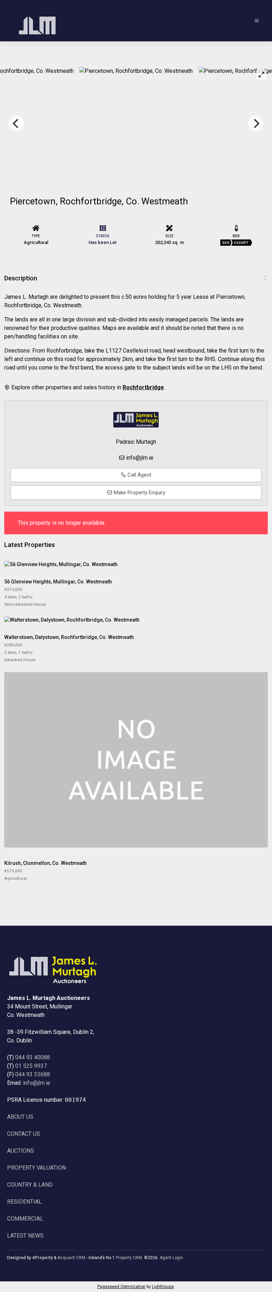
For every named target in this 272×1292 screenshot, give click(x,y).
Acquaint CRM (71, 1257)
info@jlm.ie (139, 457)
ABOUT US (20, 1116)
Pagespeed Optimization (121, 1286)
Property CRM (129, 1257)
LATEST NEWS (25, 1235)
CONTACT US (23, 1133)
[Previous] (16, 123)
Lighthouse (163, 1286)
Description (20, 278)
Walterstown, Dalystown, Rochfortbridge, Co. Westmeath (69, 637)
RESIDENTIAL (24, 1201)
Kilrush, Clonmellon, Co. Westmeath (45, 863)
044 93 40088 (32, 1057)
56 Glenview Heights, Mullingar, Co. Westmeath (58, 581)
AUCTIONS (20, 1150)
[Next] (256, 123)
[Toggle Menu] (257, 20)
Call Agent (138, 475)
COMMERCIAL (25, 1218)
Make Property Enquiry (138, 492)
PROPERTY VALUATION (36, 1167)
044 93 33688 (32, 1074)
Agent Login (171, 1257)
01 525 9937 (31, 1066)
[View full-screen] (261, 75)
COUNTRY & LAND (30, 1184)
